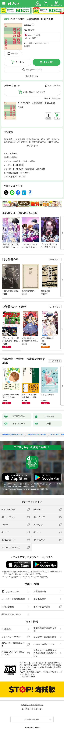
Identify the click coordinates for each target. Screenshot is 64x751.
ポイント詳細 (30, 38)
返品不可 (27, 46)
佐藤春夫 (27, 25)
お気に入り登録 (54, 85)
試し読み (14, 53)
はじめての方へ (13, 591)
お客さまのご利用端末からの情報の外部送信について (44, 653)
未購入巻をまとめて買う (34, 92)
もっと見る (53, 259)
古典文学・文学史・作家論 (24, 161)
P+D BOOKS (18, 165)
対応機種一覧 (39, 591)
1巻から (47, 98)
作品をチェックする (34, 70)
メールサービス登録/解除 (13, 599)
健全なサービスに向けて (44, 637)
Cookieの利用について (44, 644)
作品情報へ (30, 76)
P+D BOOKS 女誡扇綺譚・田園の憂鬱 (36, 103)
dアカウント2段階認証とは (13, 644)
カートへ (19, 62)
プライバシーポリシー (11, 637)
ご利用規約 (6, 629)
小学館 (14, 157)
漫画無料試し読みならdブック (12, 434)
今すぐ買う (48, 62)
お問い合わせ (7, 606)
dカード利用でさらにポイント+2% (35, 43)
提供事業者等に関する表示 (44, 629)
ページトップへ (32, 719)
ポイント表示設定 (41, 606)
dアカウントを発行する (32, 704)
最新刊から (55, 98)
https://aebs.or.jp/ (28, 677)
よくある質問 (39, 599)
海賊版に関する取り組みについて (12, 653)
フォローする (33, 24)
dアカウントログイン (11, 614)
